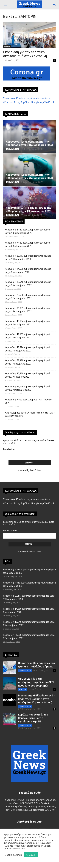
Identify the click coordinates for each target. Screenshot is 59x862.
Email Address (10, 449)
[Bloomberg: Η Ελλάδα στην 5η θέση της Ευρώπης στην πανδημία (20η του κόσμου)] (9, 700)
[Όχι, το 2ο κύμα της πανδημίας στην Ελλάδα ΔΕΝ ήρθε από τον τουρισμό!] (9, 683)
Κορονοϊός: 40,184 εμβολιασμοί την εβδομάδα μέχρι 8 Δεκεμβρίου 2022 (28, 323)
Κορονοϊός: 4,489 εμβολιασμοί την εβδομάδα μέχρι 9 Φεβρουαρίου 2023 (29, 143)
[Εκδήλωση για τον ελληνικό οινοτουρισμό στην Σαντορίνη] (29, 35)
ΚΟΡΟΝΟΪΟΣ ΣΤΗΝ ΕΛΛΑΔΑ (21, 89)
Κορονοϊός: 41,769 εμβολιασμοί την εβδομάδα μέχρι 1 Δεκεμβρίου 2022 (28, 336)
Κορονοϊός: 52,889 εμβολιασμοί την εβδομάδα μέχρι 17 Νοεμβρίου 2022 (28, 362)
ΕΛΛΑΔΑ (7, 47)
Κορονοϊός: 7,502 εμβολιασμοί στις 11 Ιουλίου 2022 (28, 401)
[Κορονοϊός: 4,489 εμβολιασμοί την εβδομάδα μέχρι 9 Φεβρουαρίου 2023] (29, 136)
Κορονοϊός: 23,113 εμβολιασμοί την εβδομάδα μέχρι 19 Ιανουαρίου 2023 (28, 209)
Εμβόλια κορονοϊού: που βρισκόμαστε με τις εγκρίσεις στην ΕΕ (33, 718)
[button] (5, 4)
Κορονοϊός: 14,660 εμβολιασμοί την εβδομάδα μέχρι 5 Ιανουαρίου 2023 (28, 270)
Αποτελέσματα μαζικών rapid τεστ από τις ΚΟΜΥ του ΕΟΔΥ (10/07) (30, 414)
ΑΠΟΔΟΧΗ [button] (31, 854)
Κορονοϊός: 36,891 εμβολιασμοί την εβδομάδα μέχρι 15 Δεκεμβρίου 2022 (28, 310)
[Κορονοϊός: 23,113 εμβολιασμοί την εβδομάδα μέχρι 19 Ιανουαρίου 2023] (29, 203)
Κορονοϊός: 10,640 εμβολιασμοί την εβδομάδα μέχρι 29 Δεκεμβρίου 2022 (28, 284)
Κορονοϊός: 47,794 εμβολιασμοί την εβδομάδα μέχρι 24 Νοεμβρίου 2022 (28, 349)
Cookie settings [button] (13, 854)
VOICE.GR (22, 689)
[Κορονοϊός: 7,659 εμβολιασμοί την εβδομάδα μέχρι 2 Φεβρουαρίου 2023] (29, 169)
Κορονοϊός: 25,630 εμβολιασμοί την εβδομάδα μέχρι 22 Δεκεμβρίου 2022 (28, 297)
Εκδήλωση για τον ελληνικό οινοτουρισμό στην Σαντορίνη (25, 54)
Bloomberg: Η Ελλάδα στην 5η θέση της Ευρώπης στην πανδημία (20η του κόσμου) (36, 699)
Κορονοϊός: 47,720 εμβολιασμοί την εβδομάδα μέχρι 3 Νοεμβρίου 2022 (28, 375)
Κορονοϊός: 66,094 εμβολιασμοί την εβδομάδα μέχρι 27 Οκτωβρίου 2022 (28, 388)
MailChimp (35, 470)
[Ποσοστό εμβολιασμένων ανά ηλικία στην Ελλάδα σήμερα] (9, 667)
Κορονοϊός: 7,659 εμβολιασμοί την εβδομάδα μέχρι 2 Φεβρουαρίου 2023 (29, 176)
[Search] (54, 4)
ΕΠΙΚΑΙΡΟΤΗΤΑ (12, 149)
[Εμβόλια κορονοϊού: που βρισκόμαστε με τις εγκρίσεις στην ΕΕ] (9, 719)
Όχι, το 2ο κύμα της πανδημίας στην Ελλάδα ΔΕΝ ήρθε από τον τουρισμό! (36, 682)
